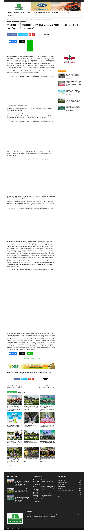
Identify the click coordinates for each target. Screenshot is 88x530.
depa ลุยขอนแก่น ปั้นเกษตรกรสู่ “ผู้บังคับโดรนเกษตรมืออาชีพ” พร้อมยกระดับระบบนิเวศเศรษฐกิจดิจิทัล (31, 442)
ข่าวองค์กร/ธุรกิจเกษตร (15, 21)
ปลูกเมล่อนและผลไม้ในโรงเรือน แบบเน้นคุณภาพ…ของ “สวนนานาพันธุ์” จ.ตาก (46, 386)
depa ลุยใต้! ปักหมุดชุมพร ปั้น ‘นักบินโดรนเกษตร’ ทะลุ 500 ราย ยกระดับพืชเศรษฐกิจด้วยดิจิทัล (31, 408)
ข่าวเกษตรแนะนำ (23, 21)
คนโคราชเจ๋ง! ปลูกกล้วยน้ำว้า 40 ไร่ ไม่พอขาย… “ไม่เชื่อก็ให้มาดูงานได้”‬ (48, 488)
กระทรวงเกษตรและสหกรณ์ (19, 372)
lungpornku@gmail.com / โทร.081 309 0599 (40, 519)
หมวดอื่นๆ (10, 15)
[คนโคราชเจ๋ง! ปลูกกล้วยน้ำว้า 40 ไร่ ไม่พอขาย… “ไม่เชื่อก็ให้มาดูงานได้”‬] (36, 490)
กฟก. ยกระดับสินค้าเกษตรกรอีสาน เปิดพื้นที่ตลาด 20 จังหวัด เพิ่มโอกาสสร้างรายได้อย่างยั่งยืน (47, 460)
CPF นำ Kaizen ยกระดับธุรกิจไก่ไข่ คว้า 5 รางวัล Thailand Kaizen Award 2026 (47, 442)
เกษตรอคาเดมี (55, 12)
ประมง (59, 494)
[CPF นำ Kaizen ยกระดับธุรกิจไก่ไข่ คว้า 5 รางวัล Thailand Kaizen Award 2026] (47, 435)
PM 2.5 (12, 372)
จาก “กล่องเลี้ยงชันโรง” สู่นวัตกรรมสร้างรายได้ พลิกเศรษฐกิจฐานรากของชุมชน (31, 460)
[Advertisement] (69, 41)
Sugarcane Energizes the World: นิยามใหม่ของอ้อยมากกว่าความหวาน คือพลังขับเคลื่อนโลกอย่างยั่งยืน (14, 425)
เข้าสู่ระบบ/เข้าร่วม (22, 0)
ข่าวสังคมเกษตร (61, 486)
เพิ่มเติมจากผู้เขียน (21, 392)
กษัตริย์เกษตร (16, 12)
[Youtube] (80, 1)
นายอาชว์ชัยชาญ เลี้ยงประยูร (39, 372)
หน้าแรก (10, 12)
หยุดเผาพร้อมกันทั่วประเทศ (21, 373)
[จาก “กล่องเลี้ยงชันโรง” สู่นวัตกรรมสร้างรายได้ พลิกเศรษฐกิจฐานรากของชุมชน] (31, 452)
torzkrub (10, 31)
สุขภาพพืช (60, 492)
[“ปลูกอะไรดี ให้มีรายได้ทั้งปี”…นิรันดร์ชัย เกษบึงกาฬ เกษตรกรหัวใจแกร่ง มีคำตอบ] (36, 497)
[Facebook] (77, 1)
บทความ (61, 12)
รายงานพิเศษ (61, 484)
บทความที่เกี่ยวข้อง (12, 392)
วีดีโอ (68, 12)
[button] (79, 14)
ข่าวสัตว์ (29, 12)
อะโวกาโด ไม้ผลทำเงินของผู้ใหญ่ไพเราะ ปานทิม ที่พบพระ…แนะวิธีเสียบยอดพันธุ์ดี (18, 386)
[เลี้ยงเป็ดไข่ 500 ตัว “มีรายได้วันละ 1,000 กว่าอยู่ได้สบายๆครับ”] (36, 483)
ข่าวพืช (22, 12)
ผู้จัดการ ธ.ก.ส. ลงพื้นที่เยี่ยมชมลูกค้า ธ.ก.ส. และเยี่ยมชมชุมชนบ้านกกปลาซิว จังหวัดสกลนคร (31, 425)
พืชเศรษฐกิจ (61, 488)
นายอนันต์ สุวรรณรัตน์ (29, 372)
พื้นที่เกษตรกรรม (48, 372)
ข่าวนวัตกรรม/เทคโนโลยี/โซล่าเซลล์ (42, 12)
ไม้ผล (59, 496)
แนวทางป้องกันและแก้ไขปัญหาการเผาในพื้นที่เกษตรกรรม (36, 373)
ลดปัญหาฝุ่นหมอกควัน (11, 373)
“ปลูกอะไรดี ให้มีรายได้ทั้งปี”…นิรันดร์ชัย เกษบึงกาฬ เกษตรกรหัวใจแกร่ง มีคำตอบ (48, 495)
